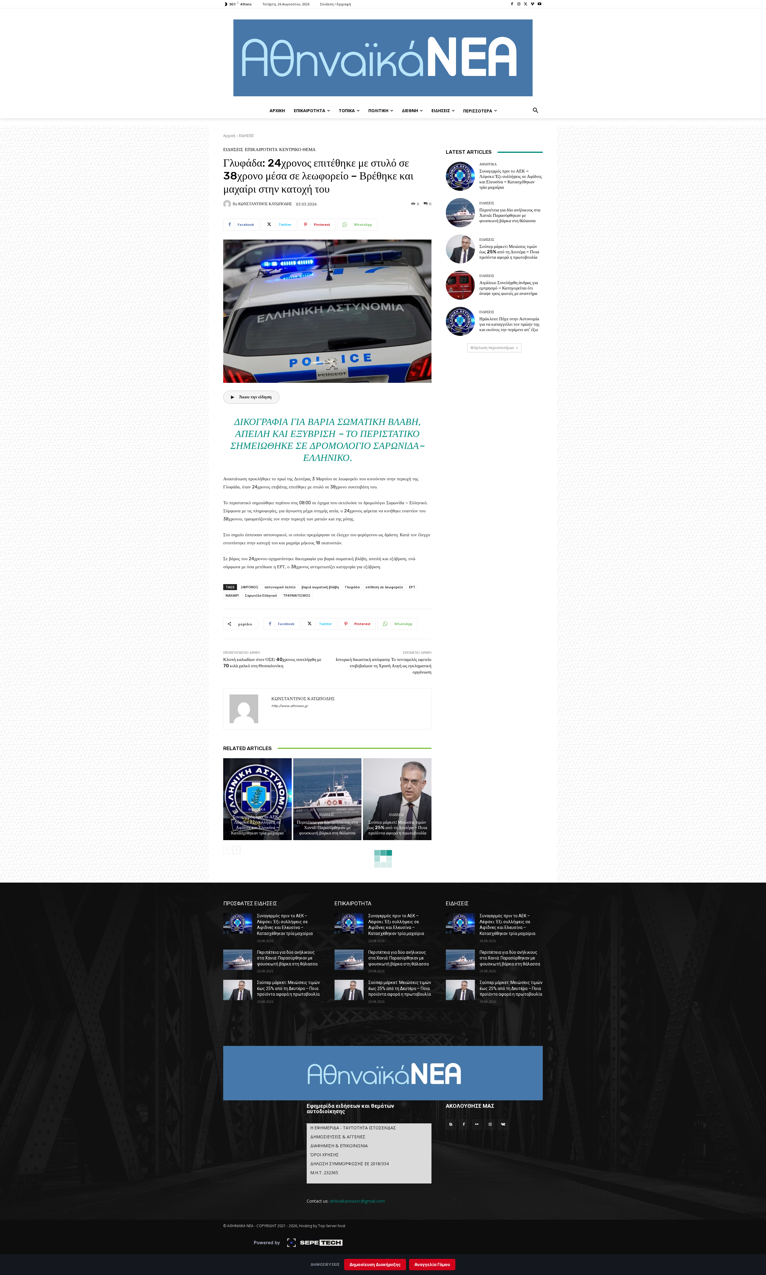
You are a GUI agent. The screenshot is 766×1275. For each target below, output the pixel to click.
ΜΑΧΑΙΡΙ (232, 595)
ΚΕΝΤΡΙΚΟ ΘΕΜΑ (297, 149)
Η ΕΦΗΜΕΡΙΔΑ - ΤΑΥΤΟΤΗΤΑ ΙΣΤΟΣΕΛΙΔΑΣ (353, 1128)
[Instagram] (519, 4)
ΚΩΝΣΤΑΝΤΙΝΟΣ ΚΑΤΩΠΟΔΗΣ (265, 204)
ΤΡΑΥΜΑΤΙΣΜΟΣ (297, 595)
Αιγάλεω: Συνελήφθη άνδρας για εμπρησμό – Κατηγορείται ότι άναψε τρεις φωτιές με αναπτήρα (508, 288)
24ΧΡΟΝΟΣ (250, 587)
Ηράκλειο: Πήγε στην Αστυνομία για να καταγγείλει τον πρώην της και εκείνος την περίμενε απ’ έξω (509, 324)
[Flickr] (477, 1124)
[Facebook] (512, 4)
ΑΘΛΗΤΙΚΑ (256, 809)
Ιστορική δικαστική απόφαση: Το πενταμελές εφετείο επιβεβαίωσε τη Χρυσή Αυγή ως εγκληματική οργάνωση (383, 666)
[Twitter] (525, 4)
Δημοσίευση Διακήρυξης (375, 1264)
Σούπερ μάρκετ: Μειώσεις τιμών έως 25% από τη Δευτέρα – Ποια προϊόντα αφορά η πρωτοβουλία (397, 827)
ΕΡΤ (412, 587)
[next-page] (236, 850)
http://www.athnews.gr (289, 706)
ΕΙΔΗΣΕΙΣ (246, 135)
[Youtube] (539, 4)
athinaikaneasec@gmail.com (357, 1201)
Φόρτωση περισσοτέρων (492, 347)
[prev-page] (227, 850)
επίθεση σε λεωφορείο (384, 587)
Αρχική (229, 135)
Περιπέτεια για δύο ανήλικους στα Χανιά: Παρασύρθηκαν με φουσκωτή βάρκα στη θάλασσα (327, 827)
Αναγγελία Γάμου (432, 1264)
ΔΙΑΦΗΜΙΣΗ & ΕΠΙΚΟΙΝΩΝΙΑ (339, 1145)
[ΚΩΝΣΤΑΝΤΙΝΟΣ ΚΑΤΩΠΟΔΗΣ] (228, 204)
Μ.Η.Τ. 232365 (324, 1172)
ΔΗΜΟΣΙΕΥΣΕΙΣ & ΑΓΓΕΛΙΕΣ (337, 1137)
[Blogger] (451, 1124)
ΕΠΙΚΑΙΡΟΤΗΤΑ (261, 149)
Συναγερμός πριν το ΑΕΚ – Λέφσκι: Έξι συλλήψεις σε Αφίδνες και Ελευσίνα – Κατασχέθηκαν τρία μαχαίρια (257, 825)
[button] (535, 110)
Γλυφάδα (352, 587)
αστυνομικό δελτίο (280, 587)
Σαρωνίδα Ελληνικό (261, 595)
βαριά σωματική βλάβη (320, 587)
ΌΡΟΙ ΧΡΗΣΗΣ (324, 1154)
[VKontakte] (503, 1124)
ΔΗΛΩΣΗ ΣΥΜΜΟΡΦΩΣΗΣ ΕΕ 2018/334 (349, 1163)
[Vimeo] (532, 4)
